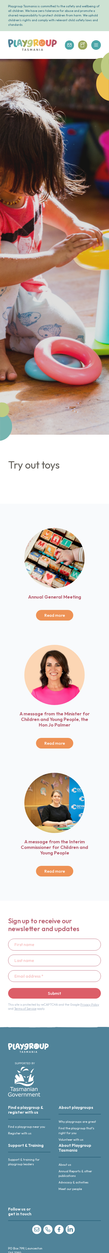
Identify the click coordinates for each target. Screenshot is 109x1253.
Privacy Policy (89, 1004)
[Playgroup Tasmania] (32, 45)
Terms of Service (25, 1008)
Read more (54, 615)
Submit (54, 993)
